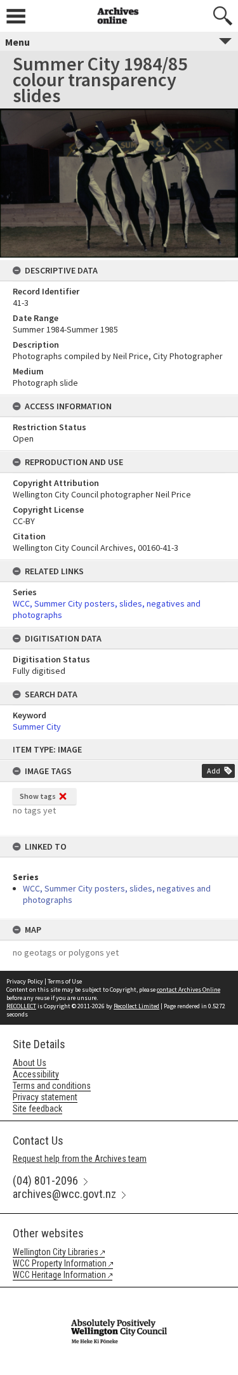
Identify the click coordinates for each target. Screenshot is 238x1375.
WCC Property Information (60, 1263)
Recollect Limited (136, 1006)
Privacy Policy (24, 981)
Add (213, 770)
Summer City (37, 726)
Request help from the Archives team (80, 1159)
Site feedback (37, 1108)
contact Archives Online (188, 989)
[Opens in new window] (118, 1296)
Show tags (38, 796)
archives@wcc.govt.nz (64, 1194)
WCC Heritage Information (59, 1275)
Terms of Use (65, 981)
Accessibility (36, 1074)
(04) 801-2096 (45, 1180)
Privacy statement (45, 1097)
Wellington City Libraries (55, 1252)
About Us (29, 1063)
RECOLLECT (21, 1006)
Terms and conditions (52, 1086)
